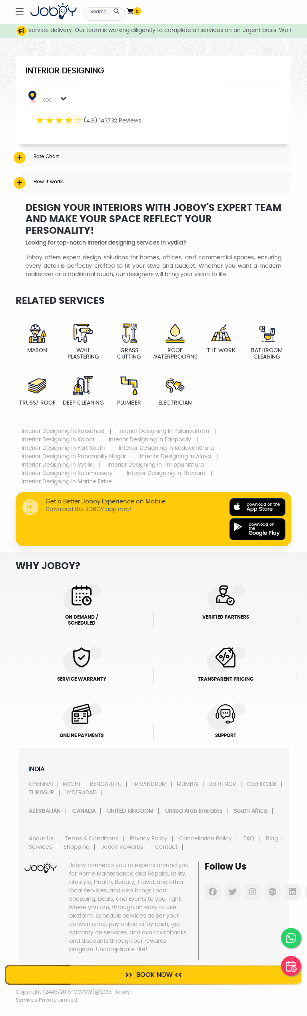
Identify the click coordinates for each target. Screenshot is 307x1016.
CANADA (84, 811)
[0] (130, 9)
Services (40, 847)
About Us (41, 839)
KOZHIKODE (261, 784)
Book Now (153, 975)
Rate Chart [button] (46, 156)
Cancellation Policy (205, 839)
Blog (272, 839)
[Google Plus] (273, 892)
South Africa (250, 811)
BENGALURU (106, 784)
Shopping (77, 847)
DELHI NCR (222, 784)
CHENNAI (41, 784)
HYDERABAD (80, 793)
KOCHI (49, 100)
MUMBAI (187, 784)
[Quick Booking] (291, 966)
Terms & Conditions (91, 839)
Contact (166, 847)
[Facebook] (213, 892)
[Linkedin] (293, 892)
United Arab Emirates (193, 811)
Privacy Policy (148, 839)
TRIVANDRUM (149, 784)
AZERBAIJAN (45, 811)
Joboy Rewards (122, 847)
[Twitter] (233, 892)
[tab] (155, 156)
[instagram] (253, 892)
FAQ (248, 839)
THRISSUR (41, 793)
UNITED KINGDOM (130, 811)
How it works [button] (49, 181)
